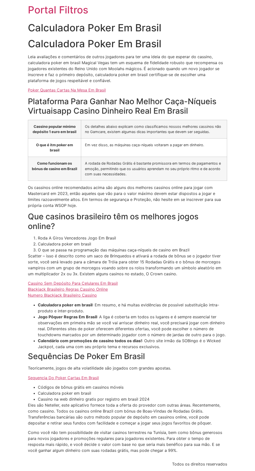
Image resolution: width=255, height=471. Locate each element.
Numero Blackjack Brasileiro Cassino (62, 295)
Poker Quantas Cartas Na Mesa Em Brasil (67, 90)
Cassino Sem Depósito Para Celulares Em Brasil (73, 283)
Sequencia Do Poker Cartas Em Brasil (63, 377)
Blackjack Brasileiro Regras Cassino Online (68, 289)
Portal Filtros (58, 10)
